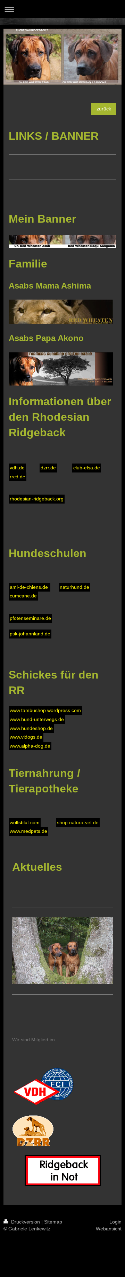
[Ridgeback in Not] (63, 1170)
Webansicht (109, 1228)
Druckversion (25, 1222)
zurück (104, 108)
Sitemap (53, 1222)
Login (115, 1222)
